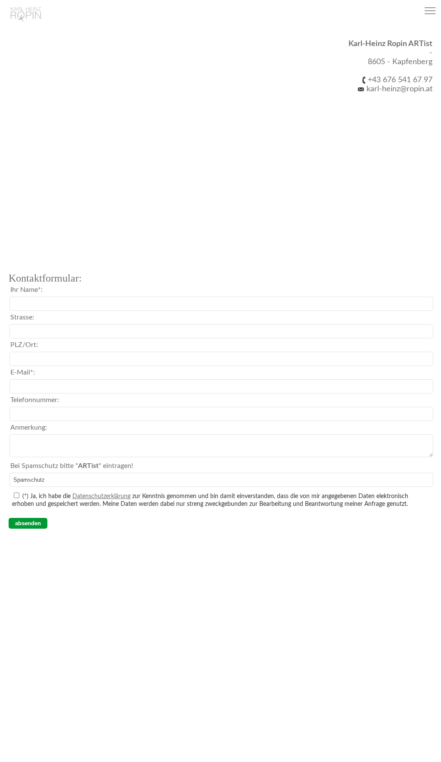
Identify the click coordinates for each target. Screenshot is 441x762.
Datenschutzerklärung (101, 496)
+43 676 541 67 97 (400, 80)
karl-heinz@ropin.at (398, 89)
